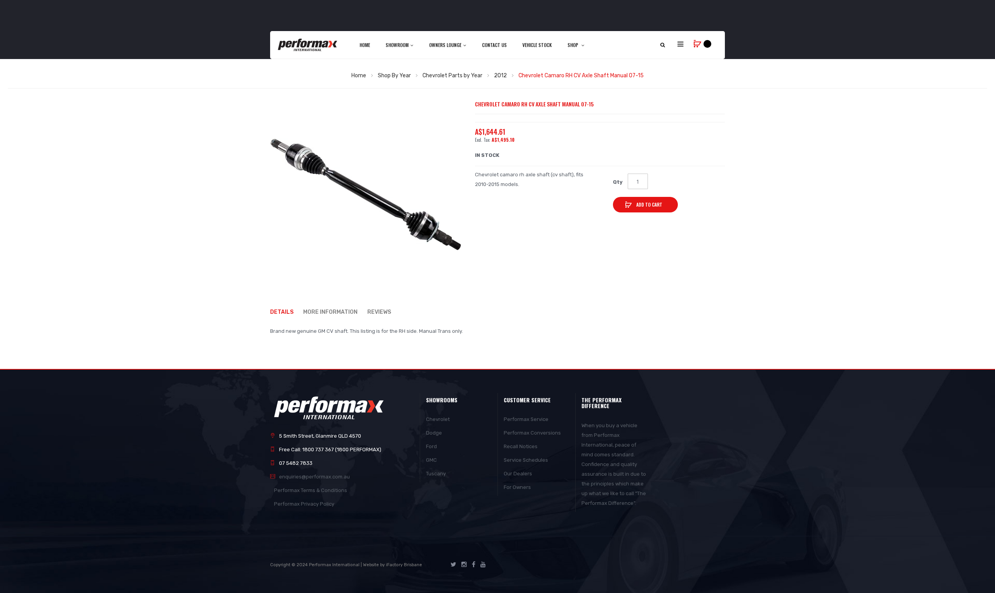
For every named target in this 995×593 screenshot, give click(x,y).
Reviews (379, 312)
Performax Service (526, 419)
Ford (431, 446)
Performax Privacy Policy (304, 504)
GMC (431, 460)
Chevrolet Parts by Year (452, 75)
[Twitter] (453, 565)
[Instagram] (464, 565)
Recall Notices (521, 446)
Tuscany (436, 473)
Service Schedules (526, 460)
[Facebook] (473, 565)
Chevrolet (438, 419)
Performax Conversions (532, 433)
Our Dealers (518, 473)
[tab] (285, 312)
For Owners (517, 487)
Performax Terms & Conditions (310, 490)
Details (281, 312)
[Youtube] (483, 565)
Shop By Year (394, 75)
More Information (330, 312)
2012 (500, 75)
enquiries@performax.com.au (314, 477)
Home (358, 75)
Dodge (434, 433)
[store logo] (308, 45)
